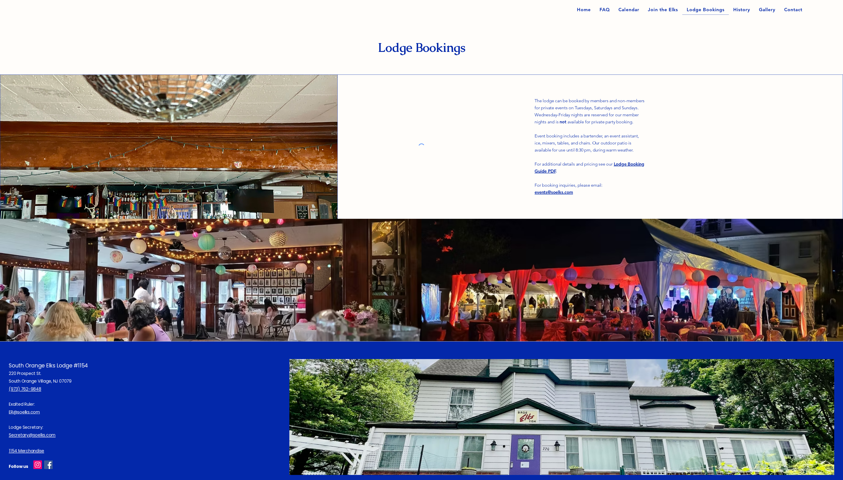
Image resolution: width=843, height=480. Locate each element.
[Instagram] (37, 464)
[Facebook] (48, 464)
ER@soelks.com (24, 412)
